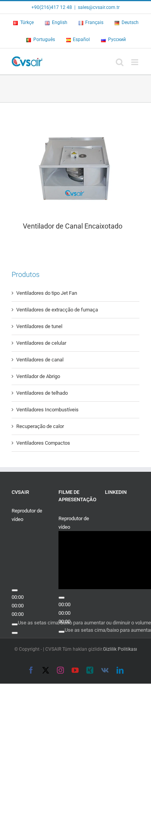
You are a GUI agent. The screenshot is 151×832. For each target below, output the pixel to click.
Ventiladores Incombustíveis (47, 410)
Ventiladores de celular (41, 343)
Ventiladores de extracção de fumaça (57, 310)
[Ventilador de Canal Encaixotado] (75, 166)
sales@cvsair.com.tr (99, 7)
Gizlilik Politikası (120, 649)
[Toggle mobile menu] (135, 62)
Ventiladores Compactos (43, 443)
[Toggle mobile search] (120, 62)
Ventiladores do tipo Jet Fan (46, 293)
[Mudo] (15, 624)
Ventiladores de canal (39, 360)
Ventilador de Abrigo (38, 376)
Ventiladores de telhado (42, 393)
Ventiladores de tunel (39, 326)
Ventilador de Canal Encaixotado (71, 226)
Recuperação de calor (40, 426)
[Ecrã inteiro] (15, 633)
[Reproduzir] (15, 590)
